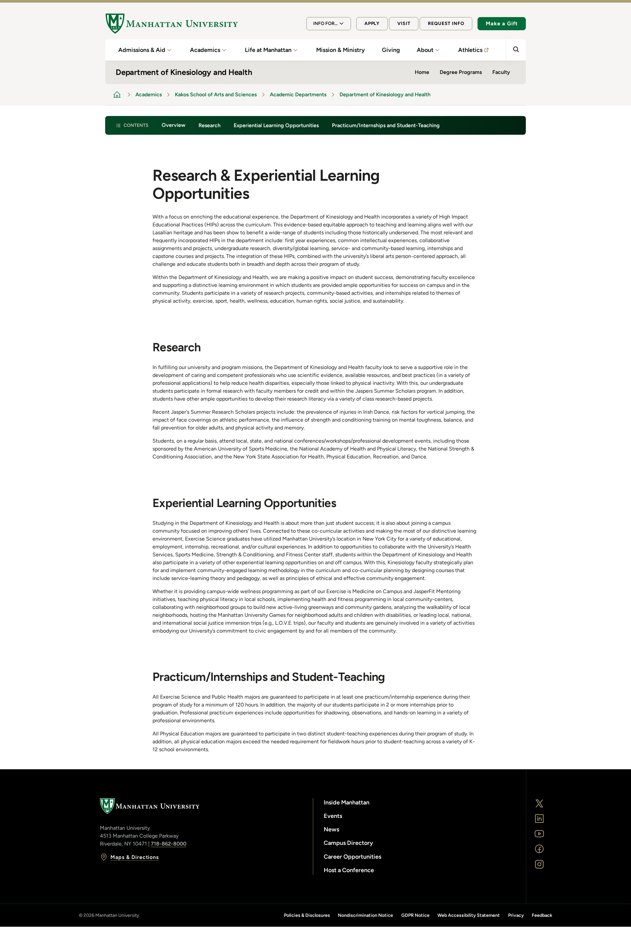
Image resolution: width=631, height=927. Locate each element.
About (425, 50)
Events (333, 816)
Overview (173, 125)
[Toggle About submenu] (437, 50)
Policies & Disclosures (307, 915)
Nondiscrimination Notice (365, 915)
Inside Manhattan (346, 802)
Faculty (501, 72)
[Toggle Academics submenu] (224, 50)
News (331, 829)
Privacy (516, 915)
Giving (391, 50)
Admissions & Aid (141, 50)
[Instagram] (539, 864)
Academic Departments (298, 94)
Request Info (446, 23)
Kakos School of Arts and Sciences (216, 94)
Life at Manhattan (268, 50)
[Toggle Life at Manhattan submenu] (295, 50)
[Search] (516, 49)
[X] (539, 803)
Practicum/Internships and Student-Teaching (386, 125)
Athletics (470, 50)
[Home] (171, 23)
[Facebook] (539, 849)
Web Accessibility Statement (468, 915)
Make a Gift (502, 23)
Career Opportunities (352, 856)
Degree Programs (461, 72)
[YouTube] (539, 833)
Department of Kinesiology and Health (385, 94)
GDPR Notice (415, 915)
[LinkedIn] (539, 818)
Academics (205, 50)
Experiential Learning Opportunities (276, 125)
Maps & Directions (134, 857)
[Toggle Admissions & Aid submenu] (169, 50)
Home (422, 72)
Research (210, 125)
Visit (403, 23)
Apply (372, 23)
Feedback (542, 915)
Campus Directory (348, 842)
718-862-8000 (168, 844)
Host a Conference (349, 870)
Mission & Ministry (340, 50)
